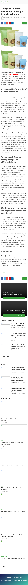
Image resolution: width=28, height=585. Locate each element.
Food (8, 364)
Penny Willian (15, 348)
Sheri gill (14, 372)
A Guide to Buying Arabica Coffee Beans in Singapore (18, 345)
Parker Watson (16, 382)
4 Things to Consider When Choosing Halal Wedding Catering (18, 335)
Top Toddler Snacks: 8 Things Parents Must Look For (18, 369)
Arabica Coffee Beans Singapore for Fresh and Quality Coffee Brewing (18, 379)
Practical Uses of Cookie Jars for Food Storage (18, 324)
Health (2, 464)
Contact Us (9, 577)
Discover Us (18, 577)
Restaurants (4, 556)
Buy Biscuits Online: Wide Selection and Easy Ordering (18, 390)
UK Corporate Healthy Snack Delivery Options (13, 466)
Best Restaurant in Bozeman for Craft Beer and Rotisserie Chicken (13, 559)
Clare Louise (9, 17)
